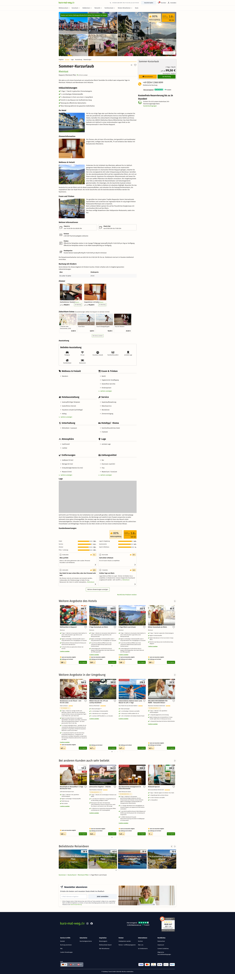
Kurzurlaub (75, 8)
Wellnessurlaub (63, 8)
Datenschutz (161, 941)
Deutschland (72, 875)
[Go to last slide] (171, 846)
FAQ (61, 948)
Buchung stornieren (66, 945)
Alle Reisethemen (104, 948)
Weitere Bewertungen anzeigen (97, 589)
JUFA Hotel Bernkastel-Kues (67, 791)
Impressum (161, 945)
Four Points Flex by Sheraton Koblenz (128, 705)
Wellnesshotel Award (105, 945)
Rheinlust (63, 71)
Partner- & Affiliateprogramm (127, 945)
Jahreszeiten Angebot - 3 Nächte (100, 787)
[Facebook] (91, 923)
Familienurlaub (109, 8)
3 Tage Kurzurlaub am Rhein (98, 627)
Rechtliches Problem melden (127, 595)
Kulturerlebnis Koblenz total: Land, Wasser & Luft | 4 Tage (130, 702)
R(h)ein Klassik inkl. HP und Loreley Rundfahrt (98, 702)
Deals (136, 8)
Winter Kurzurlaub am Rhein (157, 627)
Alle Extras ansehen (98, 335)
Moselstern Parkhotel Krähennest (157, 705)
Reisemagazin (103, 941)
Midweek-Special (154, 787)
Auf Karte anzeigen (83, 75)
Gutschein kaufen (148, 2)
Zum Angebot (83, 662)
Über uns (140, 945)
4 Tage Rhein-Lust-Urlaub (127, 627)
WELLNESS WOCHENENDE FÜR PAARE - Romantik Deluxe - (157, 702)
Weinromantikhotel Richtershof (156, 789)
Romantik (97, 8)
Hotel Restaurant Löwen (125, 791)
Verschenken (148, 76)
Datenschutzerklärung (76, 904)
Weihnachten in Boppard (68, 627)
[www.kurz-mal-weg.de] (66, 3)
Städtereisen (86, 8)
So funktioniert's (143, 948)
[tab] (116, 870)
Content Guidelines (163, 948)
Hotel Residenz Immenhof (96, 789)
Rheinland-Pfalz (83, 875)
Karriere (140, 941)
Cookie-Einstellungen (66, 952)
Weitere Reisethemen (124, 8)
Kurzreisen (62, 875)
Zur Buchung (78, 304)
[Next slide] (174, 846)
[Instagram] (87, 923)
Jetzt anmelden (102, 896)
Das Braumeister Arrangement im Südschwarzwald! (130, 787)
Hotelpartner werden (125, 941)
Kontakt (62, 941)
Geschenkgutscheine (86, 941)
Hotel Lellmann (64, 705)
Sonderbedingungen (150, 106)
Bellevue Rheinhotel (94, 705)
